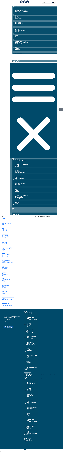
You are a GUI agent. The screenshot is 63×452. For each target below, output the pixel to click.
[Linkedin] (27, 1)
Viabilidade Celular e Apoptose (20, 19)
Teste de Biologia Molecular (20, 30)
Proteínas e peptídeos (5, 282)
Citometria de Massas (19, 23)
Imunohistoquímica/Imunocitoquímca (8, 262)
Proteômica (15, 47)
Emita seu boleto (16, 61)
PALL (2, 273)
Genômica (15, 40)
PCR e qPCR (17, 9)
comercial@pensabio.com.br (48, 378)
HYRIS (3, 259)
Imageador (17, 50)
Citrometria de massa (5, 236)
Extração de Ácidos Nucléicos (7, 248)
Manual (3, 266)
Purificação (4, 286)
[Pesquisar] (53, 2)
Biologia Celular (16, 15)
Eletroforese (17, 12)
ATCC (3, 222)
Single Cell (3, 298)
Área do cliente (14, 59)
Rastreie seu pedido (16, 60)
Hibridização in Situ (5, 256)
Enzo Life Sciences (5, 243)
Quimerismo (17, 29)
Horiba (3, 257)
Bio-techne (3, 225)
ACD (2, 217)
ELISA (16, 24)
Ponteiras (16, 36)
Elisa (2, 241)
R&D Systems (4, 288)
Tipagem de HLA (18, 28)
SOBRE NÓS (13, 449)
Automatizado (4, 224)
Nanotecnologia (4, 272)
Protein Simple (4, 281)
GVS (2, 255)
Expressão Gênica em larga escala (8, 247)
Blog (12, 209)
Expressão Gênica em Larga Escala (21, 11)
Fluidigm (3, 250)
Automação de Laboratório (20, 53)
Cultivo (3, 238)
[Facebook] (21, 1)
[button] (33, 110)
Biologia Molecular (16, 6)
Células (16, 16)
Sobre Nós (13, 54)
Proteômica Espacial (18, 46)
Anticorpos (3, 219)
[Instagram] (24, 1)
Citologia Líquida (18, 31)
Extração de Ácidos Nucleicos (20, 7)
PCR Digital (17, 13)
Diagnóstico (15, 179)
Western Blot (17, 48)
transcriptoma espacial (5, 303)
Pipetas (16, 35)
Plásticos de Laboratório (6, 279)
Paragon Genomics (5, 274)
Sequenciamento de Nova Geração (8, 297)
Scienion (3, 293)
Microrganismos (18, 17)
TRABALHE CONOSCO (19, 449)
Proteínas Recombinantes (19, 25)
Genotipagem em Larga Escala (20, 10)
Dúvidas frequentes (7, 321)
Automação (15, 204)
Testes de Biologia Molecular (7, 299)
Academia (13, 55)
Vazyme (3, 304)
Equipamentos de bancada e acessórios (20, 34)
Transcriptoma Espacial (19, 44)
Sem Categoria (4, 294)
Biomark (3, 231)
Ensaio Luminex (4, 242)
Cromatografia (17, 49)
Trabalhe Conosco (14, 210)
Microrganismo (4, 268)
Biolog (3, 228)
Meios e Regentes (5, 267)
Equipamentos (17, 38)
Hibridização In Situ (18, 32)
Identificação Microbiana (6, 260)
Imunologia (15, 21)
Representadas (4, 291)
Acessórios (3, 218)
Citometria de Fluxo (18, 22)
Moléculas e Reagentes (6, 269)
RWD (2, 292)
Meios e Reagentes (18, 18)
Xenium (3, 307)
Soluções (13, 5)
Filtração (16, 37)
